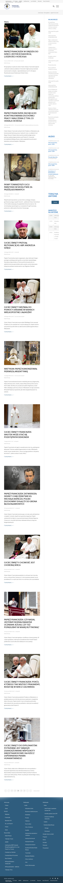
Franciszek (17, 60)
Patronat (45, 845)
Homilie (27, 830)
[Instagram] (55, 878)
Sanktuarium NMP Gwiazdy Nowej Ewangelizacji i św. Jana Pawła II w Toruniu (12, 847)
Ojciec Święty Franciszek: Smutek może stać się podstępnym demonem (18, 434)
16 (24, 790)
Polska (6, 805)
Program (45, 837)
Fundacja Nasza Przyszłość (11, 855)
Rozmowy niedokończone (31, 811)
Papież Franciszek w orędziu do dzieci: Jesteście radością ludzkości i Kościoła (21, 54)
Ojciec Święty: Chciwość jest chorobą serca (19, 563)
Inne (26, 862)
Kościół (22, 60)
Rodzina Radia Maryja (49, 825)
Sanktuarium (26, 1)
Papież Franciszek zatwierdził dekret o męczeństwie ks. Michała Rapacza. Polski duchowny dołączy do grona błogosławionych (20, 498)
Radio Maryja (8, 835)
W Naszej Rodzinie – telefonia (12, 866)
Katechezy (27, 814)
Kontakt (45, 842)
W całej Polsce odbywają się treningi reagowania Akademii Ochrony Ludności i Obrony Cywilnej (53, 25)
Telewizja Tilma (8, 869)
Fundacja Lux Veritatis (10, 852)
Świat (6, 808)
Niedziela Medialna (29, 856)
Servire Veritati (18, 2)
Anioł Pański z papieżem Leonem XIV (50, 809)
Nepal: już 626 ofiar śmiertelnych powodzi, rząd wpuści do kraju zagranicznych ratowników (53, 75)
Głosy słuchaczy (29, 859)
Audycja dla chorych (30, 838)
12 (11, 790)
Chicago (46, 828)
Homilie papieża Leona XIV (51, 813)
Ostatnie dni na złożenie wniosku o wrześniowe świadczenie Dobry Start (52, 50)
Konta (44, 839)
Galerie (45, 821)
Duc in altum (28, 824)
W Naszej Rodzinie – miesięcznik (10, 862)
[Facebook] (50, 878)
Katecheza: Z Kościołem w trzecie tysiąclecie (53, 172)
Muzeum (40, 1)
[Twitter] (53, 878)
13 (15, 790)
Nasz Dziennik (46, 1)
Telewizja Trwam (9, 838)
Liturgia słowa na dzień (48, 834)
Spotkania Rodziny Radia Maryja (31, 848)
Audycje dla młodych (30, 844)
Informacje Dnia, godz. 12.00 (52, 143)
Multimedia (26, 802)
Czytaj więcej (8, 76)
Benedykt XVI (8, 820)
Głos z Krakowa (29, 827)
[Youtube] (57, 878)
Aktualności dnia (29, 808)
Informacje (6, 802)
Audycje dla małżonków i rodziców (31, 834)
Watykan (7, 814)
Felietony (27, 821)
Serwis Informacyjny (30, 865)
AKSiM (6, 842)
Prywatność (45, 848)
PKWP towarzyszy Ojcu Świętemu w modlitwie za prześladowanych (18, 187)
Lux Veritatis (33, 1)
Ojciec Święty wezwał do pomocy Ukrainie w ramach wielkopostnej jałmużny (19, 309)
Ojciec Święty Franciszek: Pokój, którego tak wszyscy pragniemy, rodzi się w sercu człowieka (22, 684)
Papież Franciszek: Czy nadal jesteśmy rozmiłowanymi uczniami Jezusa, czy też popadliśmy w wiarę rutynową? (21, 623)
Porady (27, 817)
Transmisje (27, 853)
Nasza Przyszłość (9, 2)
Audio (51, 136)
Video (45, 805)
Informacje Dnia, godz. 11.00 (52, 150)
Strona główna (47, 12)
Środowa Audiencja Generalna (31, 125)
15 (21, 790)
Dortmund (47, 831)
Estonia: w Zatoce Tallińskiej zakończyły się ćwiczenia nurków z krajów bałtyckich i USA (53, 111)
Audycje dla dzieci (29, 841)
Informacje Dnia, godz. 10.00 (52, 164)
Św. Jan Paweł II (9, 823)
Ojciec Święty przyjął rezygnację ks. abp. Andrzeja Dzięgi (19, 245)
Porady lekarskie (52, 65)
